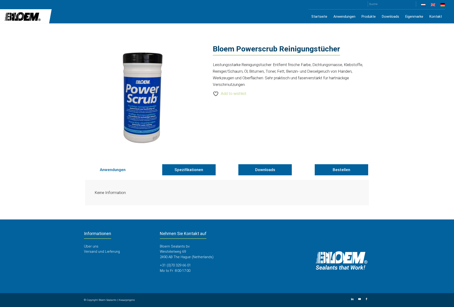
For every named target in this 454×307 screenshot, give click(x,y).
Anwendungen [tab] (113, 169)
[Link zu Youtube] (359, 299)
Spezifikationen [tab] (189, 169)
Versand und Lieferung (102, 251)
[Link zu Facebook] (366, 299)
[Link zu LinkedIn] (352, 299)
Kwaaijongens (127, 300)
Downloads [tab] (265, 169)
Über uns (91, 246)
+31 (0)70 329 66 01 (175, 265)
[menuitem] (423, 5)
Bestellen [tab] (341, 169)
